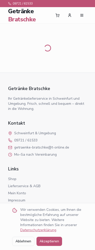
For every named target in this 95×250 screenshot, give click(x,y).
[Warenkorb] (57, 15)
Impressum (16, 200)
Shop (12, 179)
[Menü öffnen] (82, 15)
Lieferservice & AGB (24, 186)
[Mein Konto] (70, 15)
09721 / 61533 (23, 4)
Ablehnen (23, 241)
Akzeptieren (49, 241)
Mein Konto (17, 193)
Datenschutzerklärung (38, 230)
